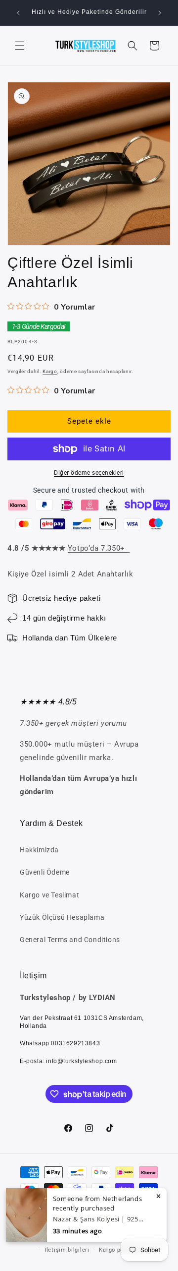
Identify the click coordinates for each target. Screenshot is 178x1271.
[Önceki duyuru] (18, 13)
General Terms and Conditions (70, 940)
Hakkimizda (39, 850)
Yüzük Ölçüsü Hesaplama (62, 917)
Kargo (50, 371)
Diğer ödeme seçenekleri (89, 472)
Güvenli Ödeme (45, 872)
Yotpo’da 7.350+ (99, 548)
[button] (20, 46)
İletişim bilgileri (66, 1250)
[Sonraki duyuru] (160, 13)
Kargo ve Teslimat (49, 895)
